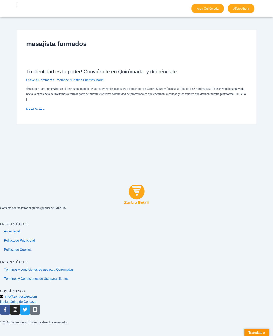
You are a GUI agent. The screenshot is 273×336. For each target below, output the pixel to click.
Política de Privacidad (19, 240)
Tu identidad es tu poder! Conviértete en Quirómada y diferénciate (101, 72)
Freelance (62, 80)
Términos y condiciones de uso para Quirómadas (39, 269)
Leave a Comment (39, 80)
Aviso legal (12, 231)
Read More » (35, 109)
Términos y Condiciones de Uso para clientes (36, 278)
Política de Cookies (18, 249)
